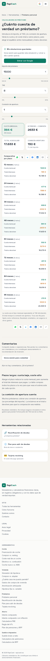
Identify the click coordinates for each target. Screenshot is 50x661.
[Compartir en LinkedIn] (37, 157)
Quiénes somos (8, 513)
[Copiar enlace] (48, 157)
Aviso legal (6, 527)
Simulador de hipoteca (11, 573)
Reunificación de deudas (12, 600)
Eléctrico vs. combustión (11, 562)
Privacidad (6, 531)
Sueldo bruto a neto (10, 636)
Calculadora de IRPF (10, 642)
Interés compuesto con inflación (15, 618)
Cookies (5, 534)
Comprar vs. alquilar (10, 576)
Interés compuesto (9, 615)
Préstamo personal (9, 597)
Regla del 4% (7, 624)
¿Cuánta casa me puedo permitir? (15, 579)
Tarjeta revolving (9, 607)
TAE (3, 85)
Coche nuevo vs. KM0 (11, 565)
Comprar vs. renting (10, 555)
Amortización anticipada (11, 586)
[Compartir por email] (42, 157)
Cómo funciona (8, 510)
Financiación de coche (11, 552)
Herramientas (14, 15)
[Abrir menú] (45, 3)
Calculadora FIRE (8, 621)
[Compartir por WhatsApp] (17, 157)
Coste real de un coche (11, 558)
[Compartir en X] (22, 157)
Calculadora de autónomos (13, 639)
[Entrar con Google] (39, 4)
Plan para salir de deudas (12, 603)
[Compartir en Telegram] (27, 157)
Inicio (4, 15)
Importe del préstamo (10, 66)
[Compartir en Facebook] (32, 157)
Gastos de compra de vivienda (14, 583)
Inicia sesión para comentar (16, 358)
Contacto (5, 517)
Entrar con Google (25, 61)
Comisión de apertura (10, 104)
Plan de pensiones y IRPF (12, 627)
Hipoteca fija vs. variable (12, 589)
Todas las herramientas (11, 506)
